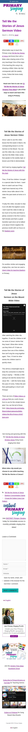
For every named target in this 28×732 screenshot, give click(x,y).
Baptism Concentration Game (15, 495)
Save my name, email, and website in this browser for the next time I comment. (14, 581)
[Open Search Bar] (16, 13)
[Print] (10, 44)
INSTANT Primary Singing (16, 518)
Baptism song (9, 231)
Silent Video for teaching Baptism (13, 270)
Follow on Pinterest (11, 712)
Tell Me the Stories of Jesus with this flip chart (13, 170)
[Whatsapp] (16, 41)
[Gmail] (21, 41)
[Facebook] (11, 41)
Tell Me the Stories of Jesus (14, 492)
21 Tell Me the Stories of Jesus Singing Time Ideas (14, 87)
